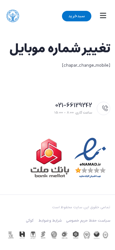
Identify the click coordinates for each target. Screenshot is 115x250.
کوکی (30, 221)
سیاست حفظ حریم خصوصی (88, 221)
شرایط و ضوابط (50, 221)
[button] (102, 16)
